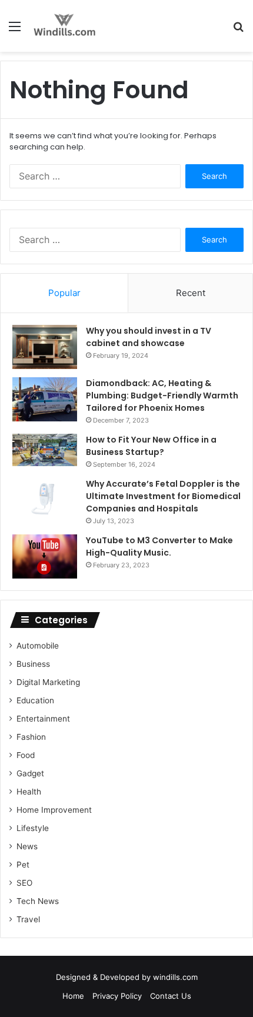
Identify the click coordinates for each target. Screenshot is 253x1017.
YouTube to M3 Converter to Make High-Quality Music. (159, 546)
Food (25, 755)
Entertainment (43, 718)
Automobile (37, 645)
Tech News (37, 901)
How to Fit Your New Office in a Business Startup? (151, 446)
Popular (64, 292)
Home (73, 996)
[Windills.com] (64, 26)
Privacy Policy (117, 996)
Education (35, 700)
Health (28, 791)
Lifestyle (32, 828)
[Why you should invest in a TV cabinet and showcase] (44, 347)
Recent (190, 292)
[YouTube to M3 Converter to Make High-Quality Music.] (44, 556)
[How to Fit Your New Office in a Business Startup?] (44, 450)
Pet (22, 864)
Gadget (30, 773)
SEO (24, 883)
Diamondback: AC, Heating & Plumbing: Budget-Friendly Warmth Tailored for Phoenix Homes (162, 395)
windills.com (175, 977)
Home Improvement (54, 810)
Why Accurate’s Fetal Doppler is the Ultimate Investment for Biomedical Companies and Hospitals (163, 496)
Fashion (31, 737)
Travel (28, 919)
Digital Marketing (48, 682)
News (27, 846)
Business (33, 664)
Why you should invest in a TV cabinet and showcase (148, 337)
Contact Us (170, 996)
